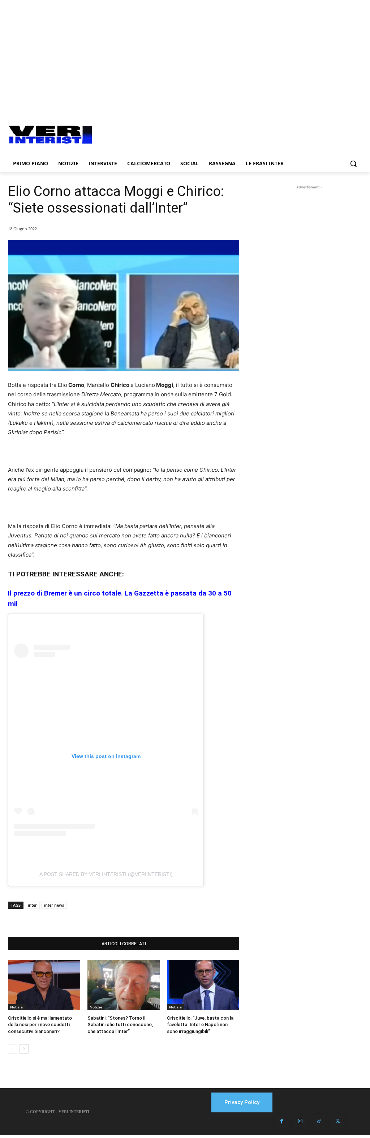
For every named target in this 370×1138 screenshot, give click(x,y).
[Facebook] (64, 919)
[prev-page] (12, 1049)
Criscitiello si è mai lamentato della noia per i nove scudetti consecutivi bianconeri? (40, 1024)
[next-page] (24, 1049)
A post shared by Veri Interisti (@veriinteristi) (106, 874)
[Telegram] (114, 919)
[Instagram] (300, 1121)
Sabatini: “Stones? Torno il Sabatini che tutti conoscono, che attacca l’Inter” (120, 1024)
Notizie (16, 1007)
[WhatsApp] (97, 919)
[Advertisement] (185, 53)
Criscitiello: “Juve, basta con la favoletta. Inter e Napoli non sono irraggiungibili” (200, 1024)
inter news (54, 905)
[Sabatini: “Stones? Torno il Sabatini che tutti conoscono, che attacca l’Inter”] (123, 985)
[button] (353, 163)
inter (32, 905)
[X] (81, 919)
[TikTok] (319, 1121)
